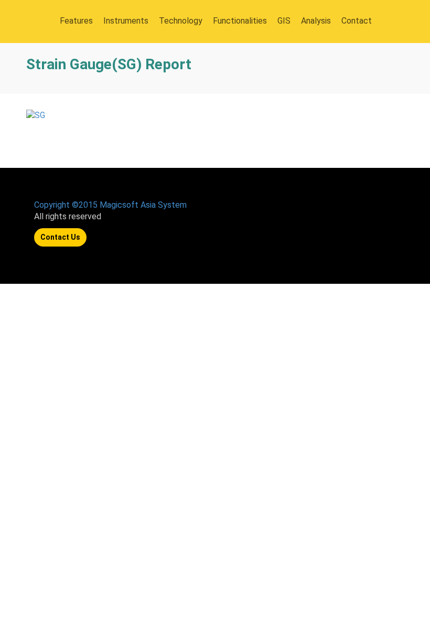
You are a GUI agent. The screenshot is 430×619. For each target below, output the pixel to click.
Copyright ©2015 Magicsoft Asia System (110, 205)
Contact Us (60, 237)
